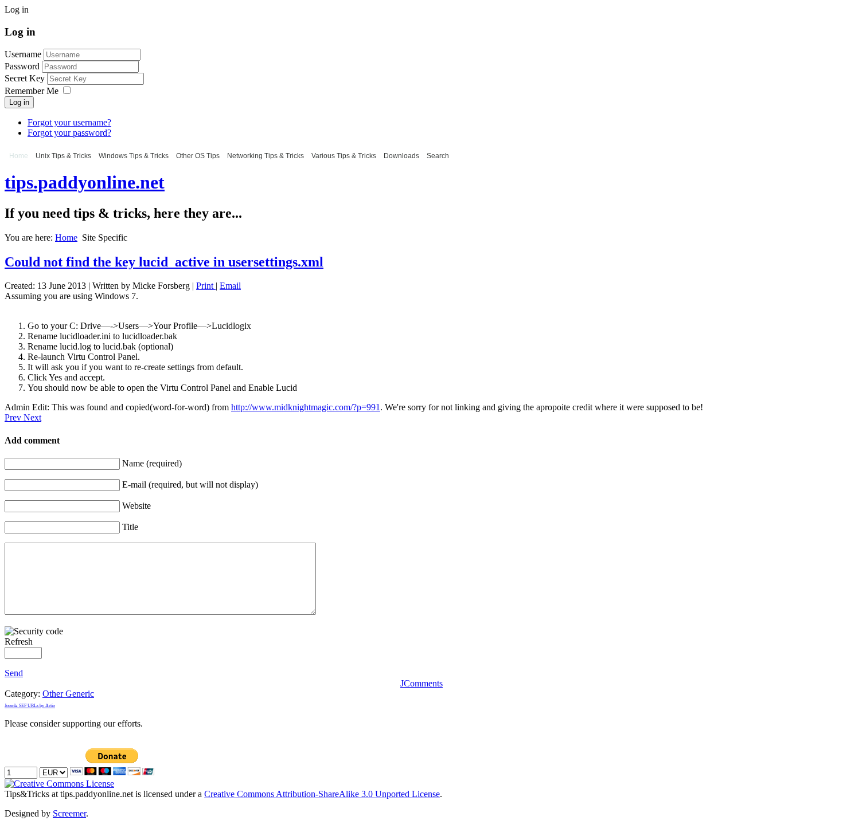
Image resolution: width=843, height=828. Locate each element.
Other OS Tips (198, 156)
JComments (421, 683)
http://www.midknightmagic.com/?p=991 (305, 407)
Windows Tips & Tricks (134, 156)
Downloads (401, 156)
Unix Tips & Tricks (63, 156)
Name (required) (152, 463)
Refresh (19, 641)
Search (438, 156)
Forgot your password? (69, 133)
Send (14, 673)
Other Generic (68, 693)
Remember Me (31, 91)
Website (136, 506)
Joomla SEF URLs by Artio (30, 705)
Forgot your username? (69, 122)
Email (230, 286)
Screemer (69, 813)
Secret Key (26, 78)
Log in (19, 102)
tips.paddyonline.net (85, 182)
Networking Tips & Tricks (265, 156)
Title (130, 527)
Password (23, 66)
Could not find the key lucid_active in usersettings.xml (164, 261)
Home (18, 156)
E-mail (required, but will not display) (190, 484)
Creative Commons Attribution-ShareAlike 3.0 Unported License (322, 794)
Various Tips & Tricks (343, 156)
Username (23, 54)
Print (206, 286)
